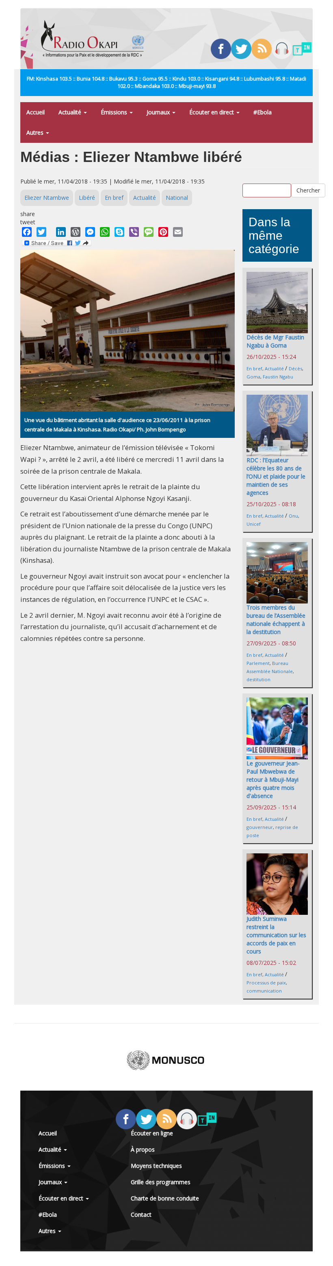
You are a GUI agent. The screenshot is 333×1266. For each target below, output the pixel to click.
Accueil (35, 112)
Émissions (115, 112)
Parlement (258, 663)
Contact (141, 1214)
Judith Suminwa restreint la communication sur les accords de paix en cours (276, 935)
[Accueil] (95, 38)
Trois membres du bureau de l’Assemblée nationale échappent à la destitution (276, 619)
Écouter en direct (212, 112)
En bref (114, 197)
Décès (295, 368)
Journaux (159, 112)
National (177, 197)
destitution (258, 679)
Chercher (308, 190)
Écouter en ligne (152, 1133)
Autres (35, 132)
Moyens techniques (156, 1166)
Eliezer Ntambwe (46, 197)
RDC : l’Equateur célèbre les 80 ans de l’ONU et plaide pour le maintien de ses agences (276, 476)
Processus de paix (266, 983)
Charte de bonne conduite (165, 1198)
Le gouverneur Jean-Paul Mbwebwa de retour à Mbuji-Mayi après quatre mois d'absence (273, 779)
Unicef (254, 524)
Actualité (70, 112)
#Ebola (262, 112)
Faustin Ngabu (278, 377)
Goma (253, 377)
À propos (143, 1149)
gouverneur (260, 827)
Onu (293, 516)
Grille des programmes (160, 1182)
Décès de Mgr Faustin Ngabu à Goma (275, 341)
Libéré (87, 197)
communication (264, 991)
